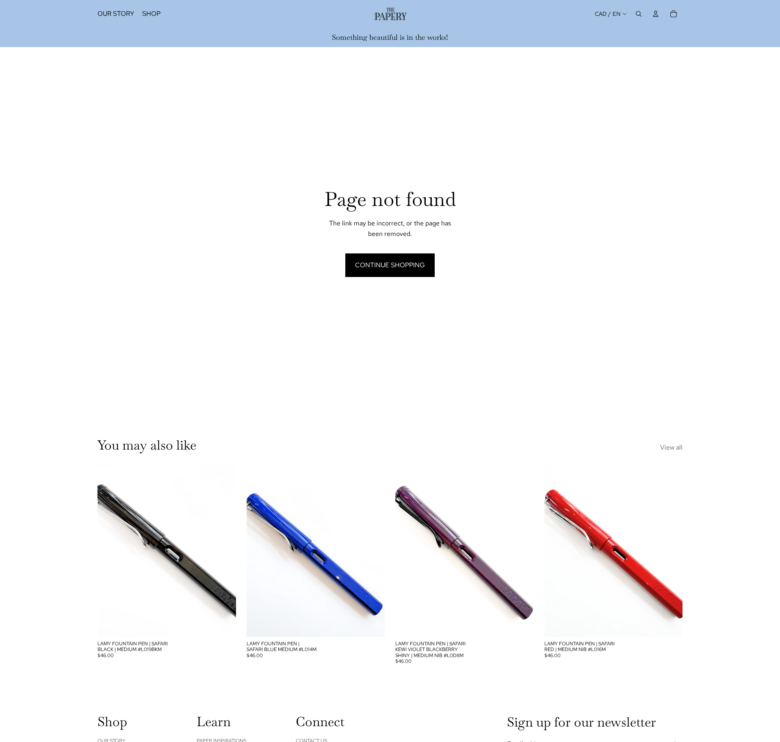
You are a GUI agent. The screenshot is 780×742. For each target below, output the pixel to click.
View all (671, 447)
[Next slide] (224, 550)
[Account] (656, 14)
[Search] (639, 14)
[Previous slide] (110, 550)
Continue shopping (390, 265)
